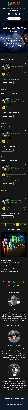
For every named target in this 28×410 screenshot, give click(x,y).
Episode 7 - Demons (7, 59)
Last (25, 225)
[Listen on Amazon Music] (18, 282)
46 (21, 225)
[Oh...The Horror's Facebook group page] (9, 14)
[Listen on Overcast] (9, 285)
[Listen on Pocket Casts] (23, 282)
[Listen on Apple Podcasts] (9, 282)
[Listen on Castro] (13, 285)
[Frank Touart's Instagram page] (15, 326)
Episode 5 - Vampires (8, 127)
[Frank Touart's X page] (12, 326)
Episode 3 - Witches (7, 194)
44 (14, 225)
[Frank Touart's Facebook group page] (8, 326)
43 (10, 225)
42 (7, 225)
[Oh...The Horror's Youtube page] (19, 14)
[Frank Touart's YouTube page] (19, 326)
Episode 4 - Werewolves (9, 160)
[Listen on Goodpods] (18, 285)
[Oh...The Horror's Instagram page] (15, 14)
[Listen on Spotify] (14, 282)
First (3, 225)
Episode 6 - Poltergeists (9, 93)
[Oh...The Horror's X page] (11, 14)
